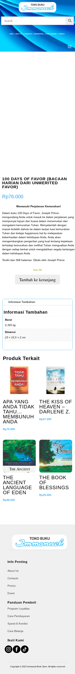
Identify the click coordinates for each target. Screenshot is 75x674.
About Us (19, 34)
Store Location (51, 34)
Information (38, 34)
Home (11, 34)
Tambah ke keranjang (37, 279)
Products (28, 34)
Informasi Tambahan (21, 301)
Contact (61, 34)
